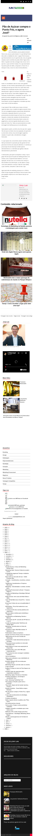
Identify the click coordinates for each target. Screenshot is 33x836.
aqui (6, 750)
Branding (5, 452)
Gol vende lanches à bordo (12, 703)
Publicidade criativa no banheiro (14, 633)
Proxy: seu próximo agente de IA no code (15, 822)
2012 (6, 547)
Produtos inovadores (11, 698)
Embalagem (6, 458)
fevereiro (8, 725)
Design (5, 455)
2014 (6, 543)
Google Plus (22, 39)
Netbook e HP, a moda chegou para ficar (16, 711)
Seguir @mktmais (7, 518)
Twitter (6, 39)
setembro (8, 559)
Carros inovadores (10, 656)
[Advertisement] (12, 432)
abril (7, 722)
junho (7, 565)
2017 (6, 538)
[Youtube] (23, 1)
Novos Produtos (7, 478)
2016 (6, 540)
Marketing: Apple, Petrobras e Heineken (16, 675)
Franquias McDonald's (16, 791)
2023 (6, 529)
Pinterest (14, 43)
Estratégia (5, 463)
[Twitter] (25, 1)
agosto (8, 561)
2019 (6, 534)
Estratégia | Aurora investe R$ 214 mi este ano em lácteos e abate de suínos (20, 817)
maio (7, 720)
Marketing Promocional (9, 472)
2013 (6, 545)
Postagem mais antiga (26, 316)
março (8, 723)
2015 (6, 542)
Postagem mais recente (7, 316)
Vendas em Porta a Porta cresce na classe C (17, 634)
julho (7, 563)
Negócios (5, 475)
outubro (8, 558)
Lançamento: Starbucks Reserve (23, 400)
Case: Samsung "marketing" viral (14, 680)
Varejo (4, 484)
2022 (6, 531)
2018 (6, 536)
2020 (6, 533)
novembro (9, 556)
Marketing (5, 469)
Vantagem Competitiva (9, 481)
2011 (6, 549)
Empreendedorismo (8, 461)
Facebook (13, 39)
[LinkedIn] (30, 1)
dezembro (9, 554)
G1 (5, 178)
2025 (6, 527)
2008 (6, 729)
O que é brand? (9, 666)
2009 (6, 552)
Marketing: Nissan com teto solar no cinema (17, 664)
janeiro (8, 727)
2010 (6, 550)
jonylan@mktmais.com (19, 516)
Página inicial (17, 316)
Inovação (5, 466)
